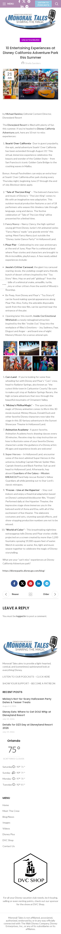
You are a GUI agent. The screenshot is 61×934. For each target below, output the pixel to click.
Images (6, 822)
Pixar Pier (10, 244)
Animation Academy (16, 429)
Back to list (30, 594)
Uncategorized (30, 40)
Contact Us (9, 846)
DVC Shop (8, 840)
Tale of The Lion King (18, 192)
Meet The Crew (11, 810)
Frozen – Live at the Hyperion (22, 490)
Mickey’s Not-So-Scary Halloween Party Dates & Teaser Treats (27, 700)
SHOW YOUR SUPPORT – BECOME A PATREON (29, 683)
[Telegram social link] (26, 6)
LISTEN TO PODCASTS (43, 3)
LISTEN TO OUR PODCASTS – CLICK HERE (26, 676)
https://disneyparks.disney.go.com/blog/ (24, 570)
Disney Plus (9, 834)
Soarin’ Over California (18, 143)
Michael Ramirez (14, 113)
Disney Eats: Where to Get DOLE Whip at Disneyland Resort (27, 713)
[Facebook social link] (14, 583)
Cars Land (11, 376)
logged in (21, 616)
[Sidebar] (4, 284)
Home (6, 805)
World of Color (15, 529)
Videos (6, 828)
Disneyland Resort (17, 124)
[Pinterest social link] (30, 583)
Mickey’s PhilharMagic (18, 405)
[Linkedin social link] (22, 6)
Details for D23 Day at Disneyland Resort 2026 (28, 726)
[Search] (56, 4)
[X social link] (22, 583)
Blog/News (8, 816)
